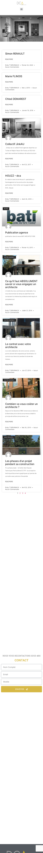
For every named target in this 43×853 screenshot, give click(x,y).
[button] (21, 9)
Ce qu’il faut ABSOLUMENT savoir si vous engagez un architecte (21, 284)
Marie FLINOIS (13, 76)
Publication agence (16, 232)
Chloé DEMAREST (15, 98)
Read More (9, 59)
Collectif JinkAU (14, 144)
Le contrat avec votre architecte (18, 345)
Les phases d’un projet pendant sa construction (19, 462)
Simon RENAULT (15, 53)
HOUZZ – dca (13, 175)
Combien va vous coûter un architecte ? (21, 405)
